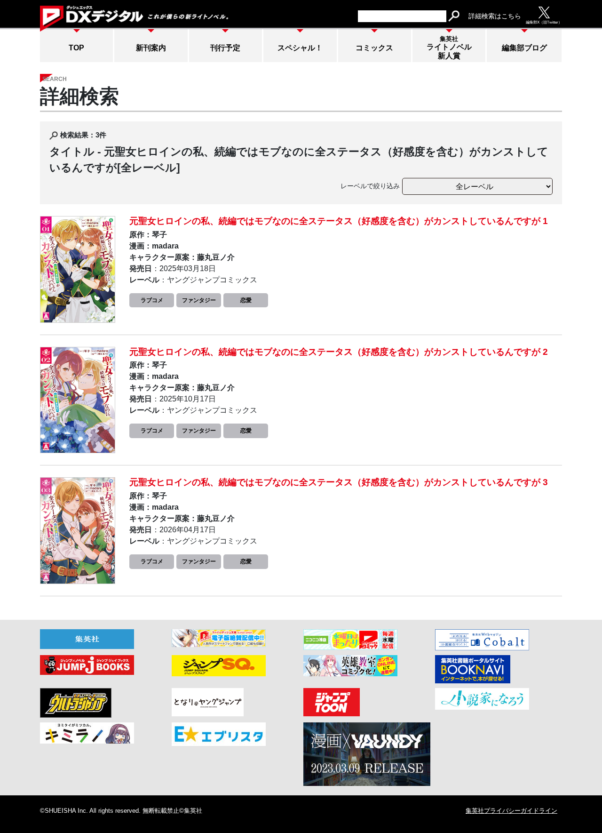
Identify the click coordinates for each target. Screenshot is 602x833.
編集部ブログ (524, 48)
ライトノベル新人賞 (449, 47)
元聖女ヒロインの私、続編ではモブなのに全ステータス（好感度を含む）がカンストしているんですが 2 (338, 352)
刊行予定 (225, 48)
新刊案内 (151, 48)
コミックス (374, 48)
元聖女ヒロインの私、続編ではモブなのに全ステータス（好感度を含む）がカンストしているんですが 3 (338, 482)
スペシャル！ (300, 48)
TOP (76, 48)
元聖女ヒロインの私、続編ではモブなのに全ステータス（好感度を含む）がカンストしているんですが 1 (338, 221)
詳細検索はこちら (494, 16)
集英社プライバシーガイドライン (511, 810)
